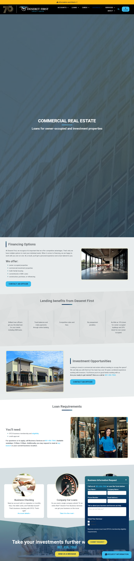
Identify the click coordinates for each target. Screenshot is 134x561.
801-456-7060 (101, 486)
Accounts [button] (62, 7)
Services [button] (109, 7)
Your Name (92, 489)
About (110, 11)
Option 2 (93, 524)
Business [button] (96, 7)
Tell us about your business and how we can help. (105, 505)
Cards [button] (84, 7)
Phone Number (93, 497)
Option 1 (93, 521)
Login (125, 10)
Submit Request (97, 542)
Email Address (113, 497)
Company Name (113, 489)
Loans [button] (74, 7)
